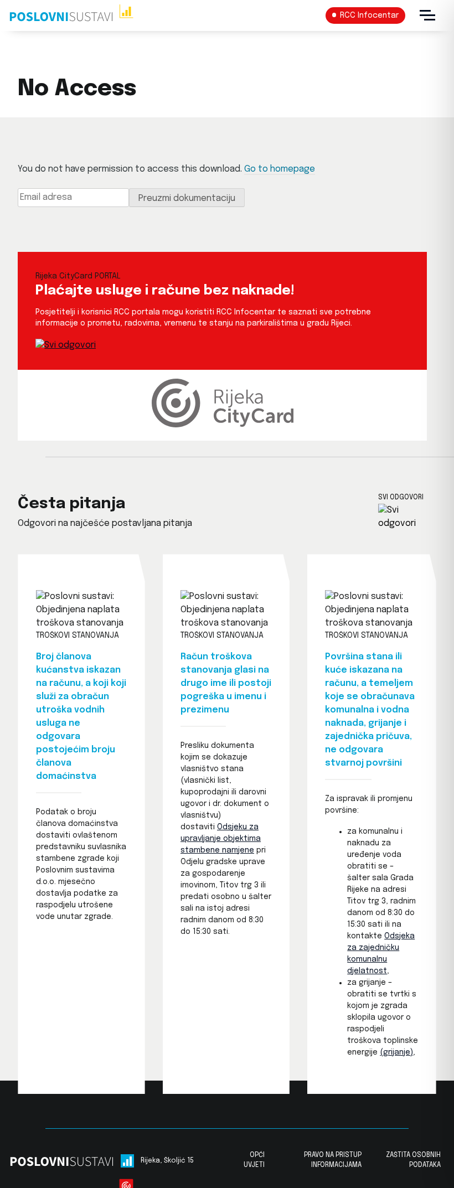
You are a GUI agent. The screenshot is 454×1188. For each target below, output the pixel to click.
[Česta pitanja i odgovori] (407, 517)
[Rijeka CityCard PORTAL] (65, 345)
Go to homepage (279, 169)
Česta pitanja (71, 504)
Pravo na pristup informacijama (333, 1160)
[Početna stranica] (71, 15)
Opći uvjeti (254, 1160)
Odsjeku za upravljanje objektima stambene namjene (220, 838)
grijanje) (398, 1052)
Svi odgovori (401, 497)
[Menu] (427, 15)
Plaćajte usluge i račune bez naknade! (165, 291)
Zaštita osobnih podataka (413, 1160)
